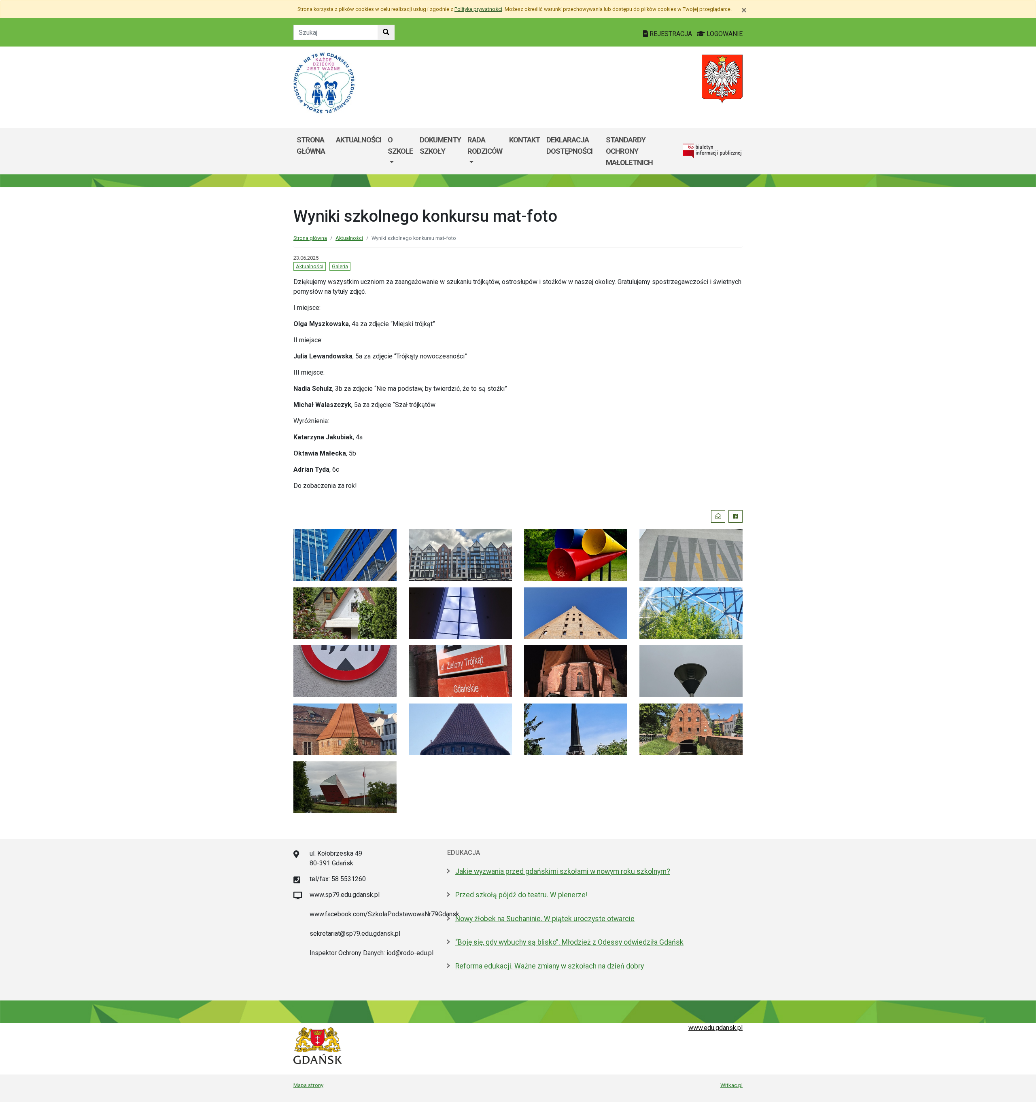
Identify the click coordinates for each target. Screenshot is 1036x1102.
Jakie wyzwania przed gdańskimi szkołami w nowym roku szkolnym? (562, 871)
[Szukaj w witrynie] (386, 32)
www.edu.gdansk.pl (715, 1028)
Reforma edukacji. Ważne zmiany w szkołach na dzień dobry (549, 966)
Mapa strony (308, 1085)
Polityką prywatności (478, 9)
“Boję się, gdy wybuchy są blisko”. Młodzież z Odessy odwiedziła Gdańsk (569, 942)
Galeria (340, 266)
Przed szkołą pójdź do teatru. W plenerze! (521, 895)
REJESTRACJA (671, 34)
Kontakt (524, 140)
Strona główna (311, 145)
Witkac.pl (731, 1085)
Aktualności (358, 140)
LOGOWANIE (724, 34)
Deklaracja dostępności (569, 145)
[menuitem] (400, 151)
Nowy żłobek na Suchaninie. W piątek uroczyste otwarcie (545, 919)
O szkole (400, 145)
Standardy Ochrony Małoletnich (629, 151)
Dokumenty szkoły (440, 145)
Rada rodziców (484, 145)
